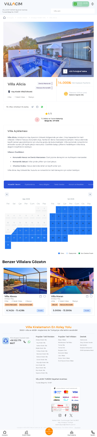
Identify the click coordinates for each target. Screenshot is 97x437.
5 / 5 (50, 113)
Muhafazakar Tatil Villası (65, 342)
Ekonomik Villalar (63, 353)
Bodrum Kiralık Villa (42, 356)
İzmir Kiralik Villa (40, 365)
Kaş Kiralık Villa (41, 342)
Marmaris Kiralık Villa (42, 354)
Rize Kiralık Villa (40, 370)
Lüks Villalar (61, 355)
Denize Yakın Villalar (64, 358)
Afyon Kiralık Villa (41, 367)
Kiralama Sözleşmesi (86, 347)
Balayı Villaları (62, 340)
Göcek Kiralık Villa (42, 359)
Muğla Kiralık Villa (41, 348)
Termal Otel (61, 347)
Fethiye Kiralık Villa (42, 351)
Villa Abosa (10, 296)
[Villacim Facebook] (65, 415)
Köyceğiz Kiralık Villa (42, 362)
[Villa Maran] (72, 281)
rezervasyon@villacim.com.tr (65, 424)
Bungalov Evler (62, 350)
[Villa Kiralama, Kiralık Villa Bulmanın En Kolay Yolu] (13, 4)
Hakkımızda (83, 340)
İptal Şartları (83, 345)
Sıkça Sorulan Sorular (86, 342)
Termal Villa (61, 345)
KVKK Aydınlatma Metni (86, 350)
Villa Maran (57, 296)
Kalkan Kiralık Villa (42, 345)
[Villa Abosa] (25, 281)
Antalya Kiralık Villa (41, 340)
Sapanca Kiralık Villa (41, 373)
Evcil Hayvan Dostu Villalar (66, 361)
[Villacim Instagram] (59, 415)
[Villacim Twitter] (71, 415)
